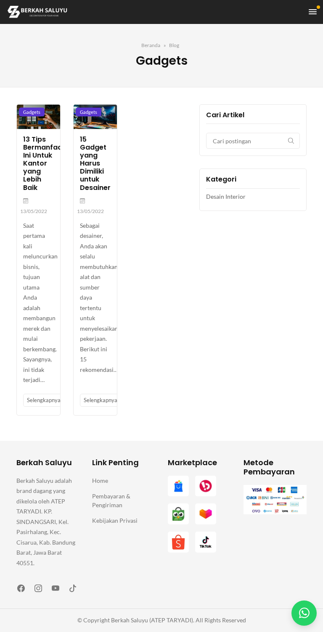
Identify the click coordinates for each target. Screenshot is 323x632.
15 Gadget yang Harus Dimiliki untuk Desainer (95, 163)
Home (100, 480)
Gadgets (31, 112)
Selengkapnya (44, 400)
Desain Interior (226, 196)
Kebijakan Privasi (115, 520)
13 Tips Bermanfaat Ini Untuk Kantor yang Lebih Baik (44, 163)
